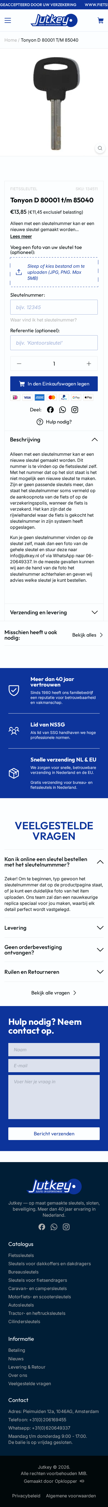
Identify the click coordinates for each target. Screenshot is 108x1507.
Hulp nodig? (59, 422)
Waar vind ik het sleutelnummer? (43, 320)
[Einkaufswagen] (100, 20)
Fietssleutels (21, 1255)
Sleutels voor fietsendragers (37, 1280)
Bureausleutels (23, 1272)
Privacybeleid (26, 1495)
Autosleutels (21, 1305)
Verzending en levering (38, 612)
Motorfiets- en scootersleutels (39, 1296)
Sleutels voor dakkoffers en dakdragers (49, 1263)
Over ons (17, 1375)
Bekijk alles (84, 635)
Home (10, 40)
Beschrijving (25, 439)
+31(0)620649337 (51, 1428)
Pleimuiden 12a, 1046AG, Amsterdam (61, 1411)
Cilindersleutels (24, 1321)
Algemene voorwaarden (71, 1495)
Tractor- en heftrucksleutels (36, 1313)
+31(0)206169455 (47, 1419)
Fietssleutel (23, 188)
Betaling (16, 1350)
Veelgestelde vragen (29, 1383)
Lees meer (21, 236)
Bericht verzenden (54, 1133)
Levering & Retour (26, 1367)
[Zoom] (100, 148)
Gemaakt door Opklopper (50, 1481)
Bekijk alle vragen (50, 993)
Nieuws (16, 1358)
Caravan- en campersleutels (37, 1288)
